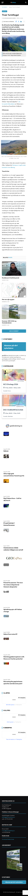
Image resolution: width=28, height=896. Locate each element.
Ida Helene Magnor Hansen (9, 18)
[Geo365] (14, 2)
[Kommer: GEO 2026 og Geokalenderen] (14, 311)
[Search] (25, 2)
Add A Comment (14, 331)
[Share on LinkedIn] (21, 21)
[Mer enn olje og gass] (14, 290)
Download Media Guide (8, 839)
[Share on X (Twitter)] (18, 21)
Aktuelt (5, 11)
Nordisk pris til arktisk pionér (10, 278)
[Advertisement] (13, 767)
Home (10, 7)
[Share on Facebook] (16, 21)
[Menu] (3, 2)
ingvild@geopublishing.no (8, 817)
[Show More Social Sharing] (24, 21)
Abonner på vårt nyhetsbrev (14, 882)
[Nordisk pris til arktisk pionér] (14, 268)
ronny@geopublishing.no (8, 830)
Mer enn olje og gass (8, 299)
